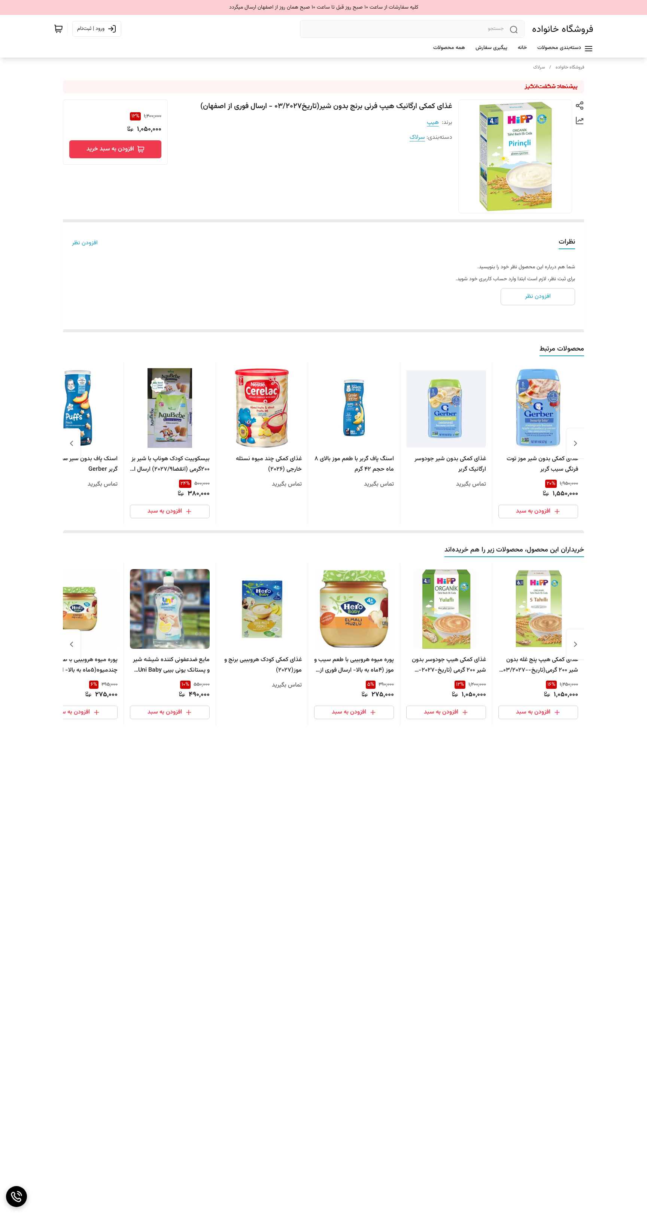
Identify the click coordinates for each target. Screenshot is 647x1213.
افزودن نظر (85, 243)
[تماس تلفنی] (16, 1196)
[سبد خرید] (58, 28)
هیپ (433, 122)
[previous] (575, 443)
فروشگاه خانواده (562, 29)
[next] (72, 443)
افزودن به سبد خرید (110, 149)
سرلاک (539, 67)
